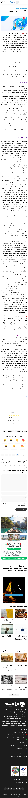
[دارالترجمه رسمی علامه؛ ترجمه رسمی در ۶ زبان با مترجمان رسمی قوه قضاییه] (7, 613)
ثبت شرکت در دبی (5, 568)
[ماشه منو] (25, 2)
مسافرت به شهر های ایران (21, 8)
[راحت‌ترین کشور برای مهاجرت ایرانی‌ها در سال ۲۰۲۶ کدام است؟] (7, 629)
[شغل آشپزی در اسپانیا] (21, 613)
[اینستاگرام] (17, 788)
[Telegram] (2, 455)
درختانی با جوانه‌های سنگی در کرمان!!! (8, 686)
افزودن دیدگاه (18, 13)
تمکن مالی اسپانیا (23, 566)
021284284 (18, 783)
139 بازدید (16, 669)
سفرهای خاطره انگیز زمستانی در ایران (22, 686)
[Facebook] (17, 455)
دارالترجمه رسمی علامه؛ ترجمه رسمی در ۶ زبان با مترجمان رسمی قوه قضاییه (7, 621)
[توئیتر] (19, 788)
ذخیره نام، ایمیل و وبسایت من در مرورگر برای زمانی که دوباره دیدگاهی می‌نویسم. (14, 504)
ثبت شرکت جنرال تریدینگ (22, 570)
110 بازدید (16, 689)
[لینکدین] (14, 788)
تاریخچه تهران (10, 431)
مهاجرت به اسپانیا (8, 566)
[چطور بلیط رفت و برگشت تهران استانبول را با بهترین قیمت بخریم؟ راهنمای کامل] (7, 657)
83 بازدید (24, 13)
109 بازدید (3, 670)
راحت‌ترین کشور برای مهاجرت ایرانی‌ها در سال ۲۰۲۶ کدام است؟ (7, 636)
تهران (12, 380)
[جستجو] (2, 2)
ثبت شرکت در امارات (14, 568)
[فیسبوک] (22, 788)
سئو (15, 796)
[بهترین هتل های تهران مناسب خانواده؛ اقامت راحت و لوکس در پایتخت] (21, 657)
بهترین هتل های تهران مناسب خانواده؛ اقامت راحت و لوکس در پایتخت (21, 665)
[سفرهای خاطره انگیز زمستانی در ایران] (21, 679)
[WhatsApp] (10, 455)
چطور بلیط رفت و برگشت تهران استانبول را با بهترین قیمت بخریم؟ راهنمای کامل (7, 666)
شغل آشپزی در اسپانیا (22, 619)
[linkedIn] (6, 455)
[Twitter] (13, 455)
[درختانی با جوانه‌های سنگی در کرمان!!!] (7, 679)
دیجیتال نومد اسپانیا (23, 568)
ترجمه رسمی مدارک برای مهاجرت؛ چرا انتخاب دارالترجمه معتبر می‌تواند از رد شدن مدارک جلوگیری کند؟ (21, 637)
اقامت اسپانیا (16, 566)
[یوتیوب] (11, 788)
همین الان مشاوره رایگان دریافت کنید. (14, 595)
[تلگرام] (8, 788)
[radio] (9, 416)
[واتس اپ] (5, 788)
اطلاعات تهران (18, 431)
